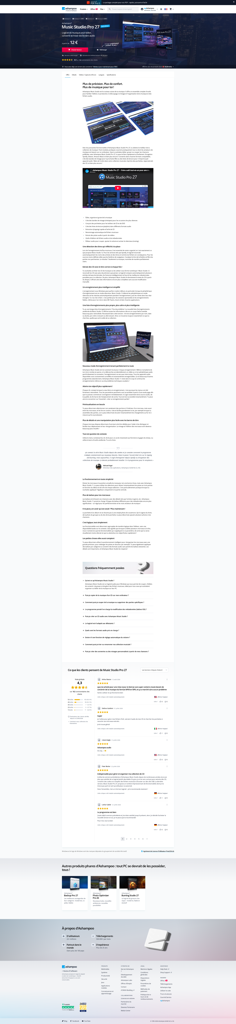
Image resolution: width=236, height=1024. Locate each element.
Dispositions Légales (145, 979)
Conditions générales (144, 973)
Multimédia (105, 969)
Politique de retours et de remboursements (147, 997)
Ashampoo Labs (126, 980)
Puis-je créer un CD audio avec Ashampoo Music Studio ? (106, 616)
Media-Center (125, 1011)
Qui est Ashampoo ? (127, 970)
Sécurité (104, 979)
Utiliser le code (165, 991)
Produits (83, 9)
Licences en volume (128, 998)
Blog (65, 1021)
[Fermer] (234, 2)
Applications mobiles (105, 987)
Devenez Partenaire (128, 1007)
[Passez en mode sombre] (161, 9)
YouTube (87, 1021)
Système (104, 972)
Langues (101, 75)
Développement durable (126, 976)
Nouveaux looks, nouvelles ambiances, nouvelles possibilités (102, 903)
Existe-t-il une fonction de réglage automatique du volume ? (107, 637)
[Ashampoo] (69, 967)
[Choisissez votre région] (166, 9)
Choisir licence (76, 50)
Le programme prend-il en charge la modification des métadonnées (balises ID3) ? (115, 609)
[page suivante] (147, 839)
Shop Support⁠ (165, 972)
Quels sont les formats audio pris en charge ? (102, 630)
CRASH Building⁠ (127, 990)
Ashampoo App (165, 987)
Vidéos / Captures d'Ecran (87, 75)
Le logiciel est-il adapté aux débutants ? (99, 623)
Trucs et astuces (166, 994)
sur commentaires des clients (86, 60)
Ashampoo (165, 1001)
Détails (74, 75)
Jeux (102, 982)
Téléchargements (166, 984)
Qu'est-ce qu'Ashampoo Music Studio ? (99, 580)
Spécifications (111, 75)
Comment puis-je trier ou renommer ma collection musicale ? (108, 644)
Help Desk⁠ (163, 969)
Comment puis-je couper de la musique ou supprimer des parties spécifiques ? (114, 602)
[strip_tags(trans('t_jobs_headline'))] (83, 1007)
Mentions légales (146, 969)
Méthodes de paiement (145, 990)
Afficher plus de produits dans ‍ (157, 67)
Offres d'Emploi (126, 984)
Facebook (75, 1021)
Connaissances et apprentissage (107, 992)
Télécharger (103, 50)
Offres (93, 9)
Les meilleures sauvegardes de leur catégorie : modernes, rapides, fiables (74, 900)
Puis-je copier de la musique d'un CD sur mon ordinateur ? (107, 595)
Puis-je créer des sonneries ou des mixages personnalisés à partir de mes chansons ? (117, 651)
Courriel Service (165, 997)
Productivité (105, 976)
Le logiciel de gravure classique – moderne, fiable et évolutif (131, 900)
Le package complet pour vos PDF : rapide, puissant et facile (125, 2)
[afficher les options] (167, 679)
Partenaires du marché (126, 1003)
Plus (101, 9)
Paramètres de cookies (146, 985)
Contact (123, 987)
